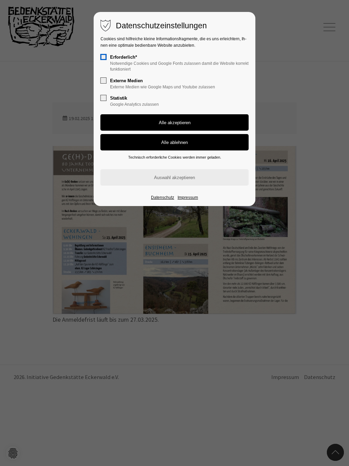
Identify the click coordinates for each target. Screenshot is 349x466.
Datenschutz (162, 197)
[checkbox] (104, 57)
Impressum (188, 197)
